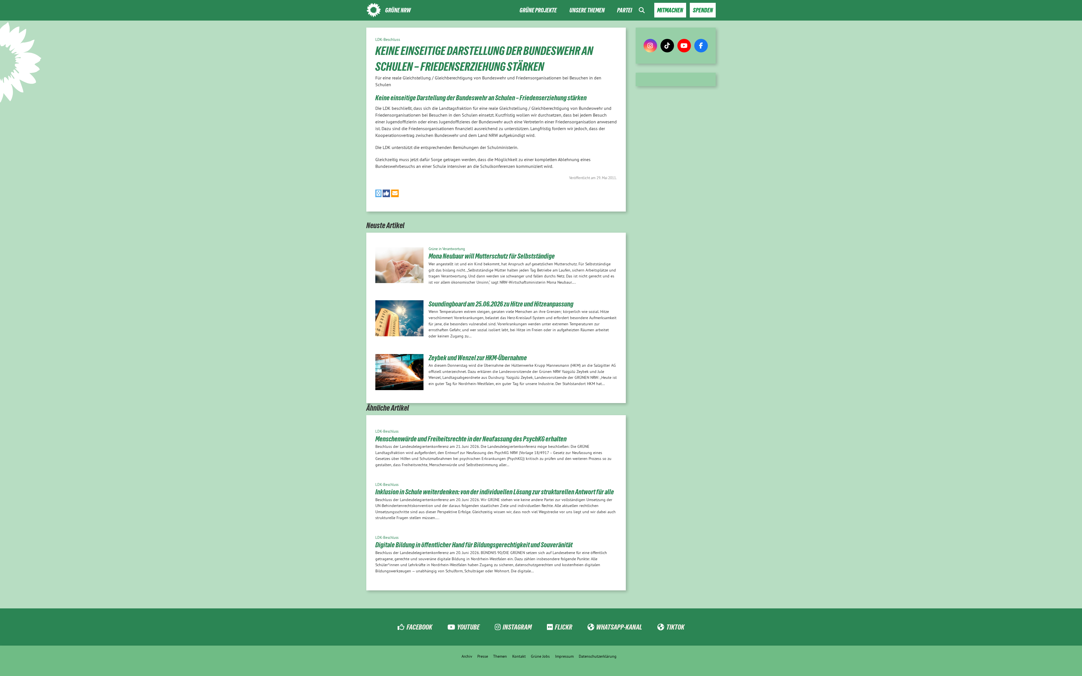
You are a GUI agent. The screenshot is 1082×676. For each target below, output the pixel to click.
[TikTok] (667, 45)
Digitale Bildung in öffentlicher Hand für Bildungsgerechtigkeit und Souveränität (474, 545)
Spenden (703, 10)
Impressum (564, 656)
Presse (482, 656)
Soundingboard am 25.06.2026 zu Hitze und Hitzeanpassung (501, 304)
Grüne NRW (398, 10)
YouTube (468, 627)
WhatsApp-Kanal (619, 627)
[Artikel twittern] (378, 193)
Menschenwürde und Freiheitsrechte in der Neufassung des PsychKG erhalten (471, 439)
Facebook (419, 627)
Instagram (517, 627)
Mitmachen (670, 10)
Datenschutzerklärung (598, 656)
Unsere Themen (587, 10)
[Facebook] (701, 45)
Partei (624, 10)
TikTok (675, 627)
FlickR (563, 627)
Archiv (467, 656)
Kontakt (519, 656)
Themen (500, 656)
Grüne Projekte (538, 10)
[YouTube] (684, 45)
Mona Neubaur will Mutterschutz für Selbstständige (492, 256)
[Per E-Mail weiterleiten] (395, 193)
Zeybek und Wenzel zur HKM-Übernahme (478, 358)
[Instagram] (650, 45)
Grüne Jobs (540, 656)
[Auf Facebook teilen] (386, 193)
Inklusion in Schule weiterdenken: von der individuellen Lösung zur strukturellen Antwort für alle (494, 492)
